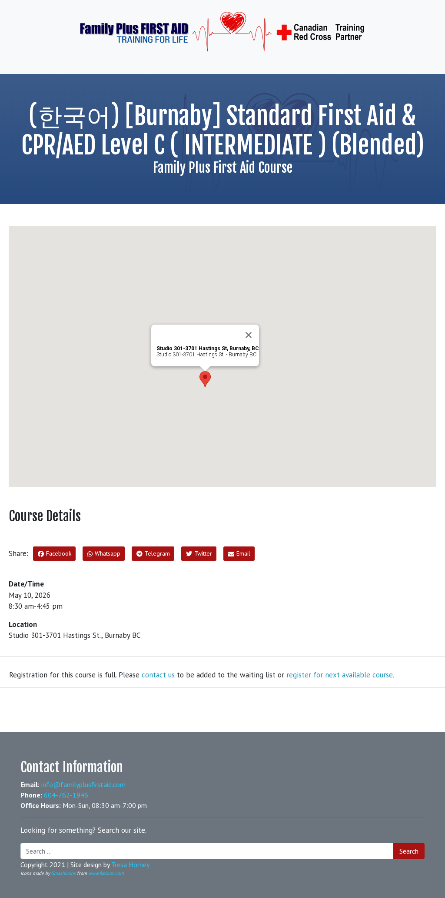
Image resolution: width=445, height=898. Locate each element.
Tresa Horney (130, 864)
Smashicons (63, 873)
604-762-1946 (66, 795)
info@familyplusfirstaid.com (83, 784)
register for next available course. (340, 675)
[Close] (248, 335)
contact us (158, 675)
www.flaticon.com (106, 873)
